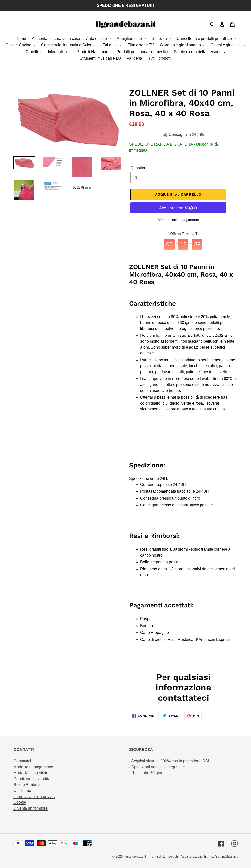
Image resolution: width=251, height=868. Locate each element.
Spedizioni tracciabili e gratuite (158, 767)
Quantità (137, 168)
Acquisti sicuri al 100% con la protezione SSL (170, 761)
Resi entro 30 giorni (148, 773)
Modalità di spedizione (33, 773)
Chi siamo (22, 790)
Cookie (19, 802)
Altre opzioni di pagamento (178, 220)
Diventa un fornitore (30, 808)
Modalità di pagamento (33, 767)
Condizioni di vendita (31, 779)
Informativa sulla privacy (34, 796)
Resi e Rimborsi (27, 785)
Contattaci (22, 761)
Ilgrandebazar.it (135, 856)
